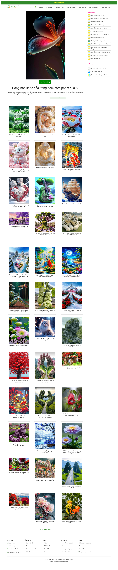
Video (102, 7)
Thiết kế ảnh (65, 546)
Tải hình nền (47, 546)
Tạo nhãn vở (29, 543)
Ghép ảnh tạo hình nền (85, 551)
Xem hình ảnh (47, 549)
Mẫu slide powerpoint (85, 543)
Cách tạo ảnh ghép (67, 549)
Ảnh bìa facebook (13, 549)
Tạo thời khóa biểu (31, 549)
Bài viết (107, 7)
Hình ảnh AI (82, 549)
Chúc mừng (11, 546)
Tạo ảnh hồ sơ (30, 546)
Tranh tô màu (83, 546)
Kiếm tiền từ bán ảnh (67, 543)
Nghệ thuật (11, 543)
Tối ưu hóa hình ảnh (67, 551)
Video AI (46, 543)
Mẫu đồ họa (29, 551)
